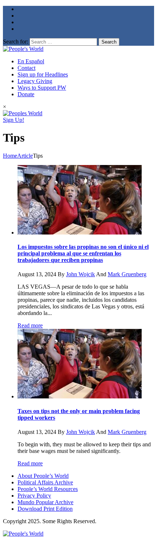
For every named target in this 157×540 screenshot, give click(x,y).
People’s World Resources (48, 489)
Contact (26, 68)
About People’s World (43, 476)
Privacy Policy (34, 495)
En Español (31, 61)
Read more (30, 325)
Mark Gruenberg (127, 274)
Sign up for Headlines (43, 74)
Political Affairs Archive (45, 482)
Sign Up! (13, 120)
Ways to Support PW (42, 88)
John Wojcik (80, 274)
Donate (26, 94)
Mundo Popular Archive (45, 502)
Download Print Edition (45, 509)
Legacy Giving (35, 81)
